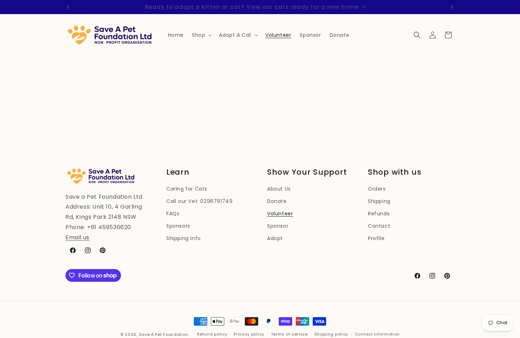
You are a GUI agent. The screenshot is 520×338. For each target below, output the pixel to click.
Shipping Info (183, 238)
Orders (377, 188)
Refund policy (212, 334)
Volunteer (280, 213)
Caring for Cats (186, 188)
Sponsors (178, 225)
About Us (279, 188)
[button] (201, 35)
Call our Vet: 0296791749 (199, 201)
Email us (77, 237)
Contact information (377, 334)
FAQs (172, 213)
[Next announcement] (452, 7)
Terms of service (289, 334)
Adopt (275, 238)
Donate (277, 201)
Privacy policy (249, 334)
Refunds (378, 213)
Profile (376, 238)
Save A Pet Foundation (164, 334)
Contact (379, 225)
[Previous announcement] (68, 7)
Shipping (379, 201)
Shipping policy (331, 334)
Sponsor (277, 225)
